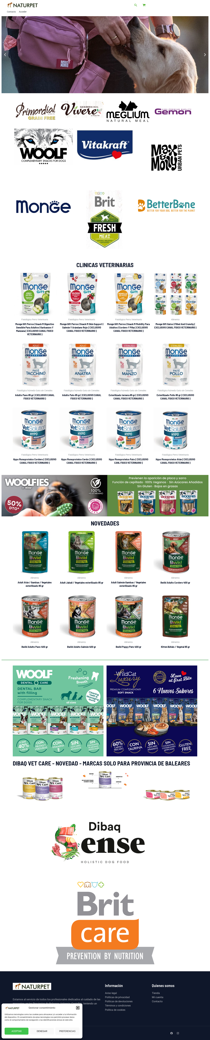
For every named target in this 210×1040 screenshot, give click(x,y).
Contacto (11, 12)
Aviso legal (111, 993)
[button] (77, 1007)
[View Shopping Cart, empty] (144, 4)
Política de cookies (115, 1009)
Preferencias (67, 1031)
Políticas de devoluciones (119, 1001)
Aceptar (17, 1031)
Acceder (23, 12)
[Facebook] (171, 1033)
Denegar (42, 1031)
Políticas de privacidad (117, 997)
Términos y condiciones (118, 1005)
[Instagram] (178, 1033)
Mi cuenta (157, 997)
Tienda (156, 993)
